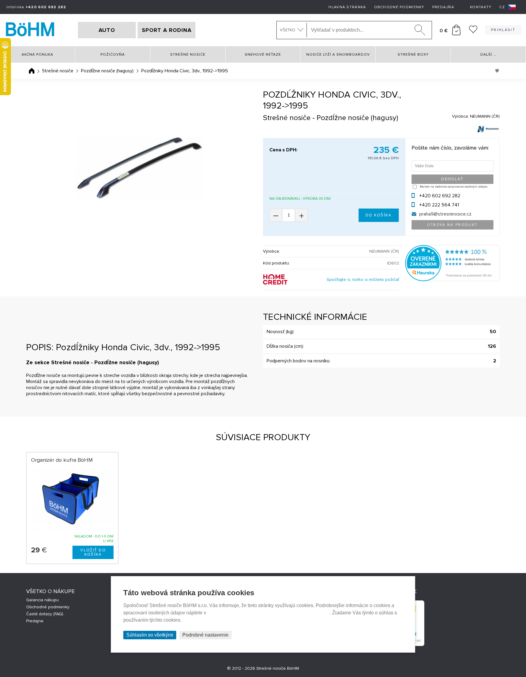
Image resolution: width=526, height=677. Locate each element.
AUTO (107, 30)
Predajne (35, 620)
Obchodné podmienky (399, 7)
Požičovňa (112, 54)
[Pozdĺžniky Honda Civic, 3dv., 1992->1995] (138, 168)
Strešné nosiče (187, 54)
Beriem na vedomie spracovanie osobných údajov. (454, 186)
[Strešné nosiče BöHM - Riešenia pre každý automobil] (30, 30)
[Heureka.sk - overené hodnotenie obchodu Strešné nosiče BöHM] (452, 280)
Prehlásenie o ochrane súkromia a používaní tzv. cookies (268, 612)
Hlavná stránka (347, 7)
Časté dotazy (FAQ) (44, 614)
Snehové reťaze (263, 54)
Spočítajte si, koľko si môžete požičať (363, 279)
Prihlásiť (503, 30)
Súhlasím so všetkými (149, 634)
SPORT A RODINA (166, 30)
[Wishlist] (473, 32)
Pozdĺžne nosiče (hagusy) (107, 71)
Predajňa (443, 7)
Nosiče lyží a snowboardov (338, 54)
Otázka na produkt (452, 225)
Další (488, 54)
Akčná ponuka (37, 54)
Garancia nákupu (42, 600)
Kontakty (480, 7)
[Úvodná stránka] (31, 71)
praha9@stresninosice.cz (445, 214)
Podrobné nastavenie (205, 634)
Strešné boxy (413, 54)
